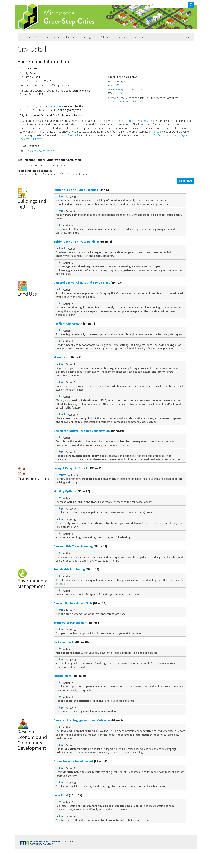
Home (27, 37)
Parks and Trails (64, 642)
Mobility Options (65, 491)
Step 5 (158, 131)
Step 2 (131, 120)
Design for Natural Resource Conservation (82, 431)
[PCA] (41, 842)
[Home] (59, 16)
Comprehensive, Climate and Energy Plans (82, 282)
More (126, 37)
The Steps (72, 37)
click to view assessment (42, 151)
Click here (57, 106)
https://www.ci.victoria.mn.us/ (125, 101)
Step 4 (74, 128)
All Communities (110, 37)
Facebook (69, 841)
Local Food (61, 795)
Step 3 (145, 120)
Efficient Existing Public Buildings (76, 190)
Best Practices (54, 37)
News (151, 37)
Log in (186, 37)
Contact (139, 37)
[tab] (120, 200)
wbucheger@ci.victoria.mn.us (125, 89)
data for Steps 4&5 (69, 135)
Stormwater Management (71, 622)
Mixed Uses (61, 357)
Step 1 (122, 120)
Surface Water (63, 676)
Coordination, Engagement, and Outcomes (82, 720)
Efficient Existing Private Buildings (76, 241)
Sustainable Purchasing (69, 569)
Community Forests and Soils (73, 603)
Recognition (90, 37)
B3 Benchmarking (164, 135)
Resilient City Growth (68, 323)
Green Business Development (73, 761)
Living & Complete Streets (71, 468)
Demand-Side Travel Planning (73, 546)
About (38, 37)
